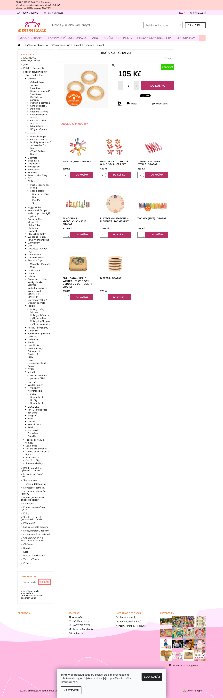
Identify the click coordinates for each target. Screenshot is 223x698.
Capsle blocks (37, 190)
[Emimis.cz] (54, 24)
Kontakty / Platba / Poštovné (131, 625)
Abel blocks (34, 163)
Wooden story (35, 348)
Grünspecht (34, 351)
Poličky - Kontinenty (117, 37)
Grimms (32, 78)
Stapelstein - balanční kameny (33, 492)
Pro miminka (36, 88)
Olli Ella (31, 371)
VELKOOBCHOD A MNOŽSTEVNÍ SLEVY (32, 539)
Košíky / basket (35, 282)
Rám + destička (40, 194)
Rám (34, 197)
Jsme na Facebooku (83, 629)
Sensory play (186, 37)
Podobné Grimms (39, 111)
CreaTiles (33, 436)
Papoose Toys (35, 260)
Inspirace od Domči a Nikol (33, 475)
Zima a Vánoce (31, 559)
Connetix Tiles (35, 219)
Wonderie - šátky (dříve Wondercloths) (38, 238)
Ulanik (31, 273)
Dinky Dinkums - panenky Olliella (38, 377)
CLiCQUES (33, 406)
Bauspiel (32, 230)
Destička (36, 200)
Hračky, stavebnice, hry (154, 37)
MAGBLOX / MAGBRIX (34, 295)
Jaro (94, 37)
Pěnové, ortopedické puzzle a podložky (33, 498)
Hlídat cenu (162, 103)
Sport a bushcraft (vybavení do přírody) (31, 518)
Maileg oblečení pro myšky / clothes (40, 317)
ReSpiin (32, 415)
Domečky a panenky (36, 98)
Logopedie (28, 503)
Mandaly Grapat (38, 136)
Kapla (31, 365)
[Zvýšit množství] (69, 173)
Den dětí (27, 548)
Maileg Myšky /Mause (37, 311)
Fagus (31, 360)
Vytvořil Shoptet (195, 690)
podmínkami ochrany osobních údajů (31, 596)
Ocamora (32, 157)
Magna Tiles (34, 222)
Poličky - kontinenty (38, 327)
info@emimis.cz (55, 12)
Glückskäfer (34, 270)
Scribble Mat (34, 424)
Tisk (120, 105)
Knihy (26, 513)
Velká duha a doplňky (37, 84)
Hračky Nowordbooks (37, 402)
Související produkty (74, 123)
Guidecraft (33, 354)
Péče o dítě (29, 523)
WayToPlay (34, 242)
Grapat (168, 58)
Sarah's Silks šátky (37, 175)
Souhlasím (152, 676)
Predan (31, 427)
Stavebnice (36, 94)
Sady (35, 203)
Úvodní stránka (31, 37)
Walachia (33, 330)
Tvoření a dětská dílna (34, 483)
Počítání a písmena (40, 102)
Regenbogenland (37, 363)
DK (29, 178)
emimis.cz (78, 633)
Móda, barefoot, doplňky (35, 530)
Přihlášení (199, 12)
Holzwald (33, 430)
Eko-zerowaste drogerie (35, 526)
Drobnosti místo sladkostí (36, 534)
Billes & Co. (34, 160)
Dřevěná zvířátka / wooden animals (37, 301)
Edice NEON (36, 126)
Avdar (31, 368)
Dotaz (134, 103)
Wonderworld (35, 291)
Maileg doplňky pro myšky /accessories (40, 323)
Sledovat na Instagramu (185, 665)
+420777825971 (29, 12)
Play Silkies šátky (37, 233)
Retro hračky (32, 457)
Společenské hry (34, 463)
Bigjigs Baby (34, 207)
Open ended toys (34, 75)
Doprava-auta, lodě (40, 91)
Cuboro (31, 421)
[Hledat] (180, 25)
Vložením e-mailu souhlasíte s (31, 594)
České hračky (32, 460)
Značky (27, 563)
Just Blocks (33, 345)
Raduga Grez (34, 166)
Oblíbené (28, 544)
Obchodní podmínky (126, 617)
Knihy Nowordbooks (37, 396)
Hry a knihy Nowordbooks (35, 389)
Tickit (30, 418)
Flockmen (33, 228)
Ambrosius (33, 339)
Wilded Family (35, 384)
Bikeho (31, 342)
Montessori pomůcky (34, 487)
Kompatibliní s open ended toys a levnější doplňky (39, 213)
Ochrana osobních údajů (128, 621)
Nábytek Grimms (38, 129)
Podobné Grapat (38, 139)
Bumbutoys (34, 169)
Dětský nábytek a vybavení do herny (31, 469)
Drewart (32, 381)
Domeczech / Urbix (37, 279)
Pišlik (30, 357)
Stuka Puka (34, 225)
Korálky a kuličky (38, 105)
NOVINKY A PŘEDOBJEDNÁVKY (67, 37)
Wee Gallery (34, 254)
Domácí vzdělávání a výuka (33, 508)
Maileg (31, 305)
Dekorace (35, 108)
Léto (25, 551)
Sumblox (32, 172)
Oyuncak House (36, 257)
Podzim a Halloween (34, 555)
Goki (30, 245)
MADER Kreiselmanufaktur (37, 287)
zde (75, 681)
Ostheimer (33, 433)
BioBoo (31, 181)
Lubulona (32, 276)
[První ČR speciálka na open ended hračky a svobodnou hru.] (19, 44)
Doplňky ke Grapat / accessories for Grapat (40, 145)
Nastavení (71, 690)
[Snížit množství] (69, 176)
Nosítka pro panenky (36, 448)
